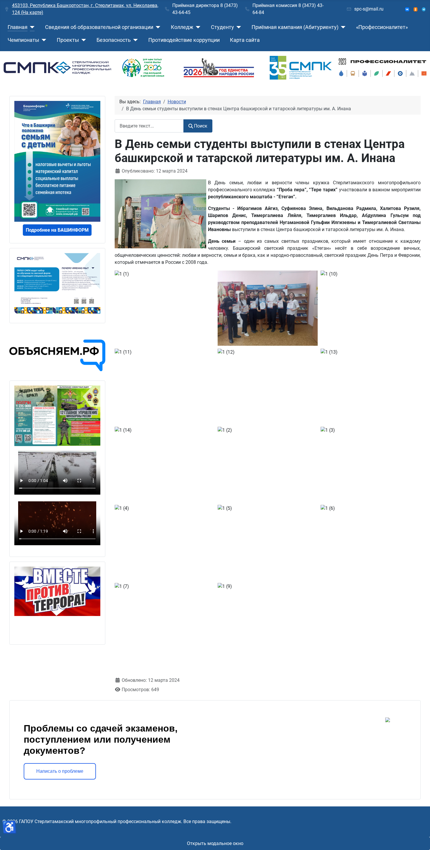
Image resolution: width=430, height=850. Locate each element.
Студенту (222, 27)
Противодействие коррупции (184, 40)
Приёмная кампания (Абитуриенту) (295, 27)
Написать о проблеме (59, 771)
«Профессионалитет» (382, 27)
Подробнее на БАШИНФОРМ (57, 230)
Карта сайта (245, 40)
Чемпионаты (23, 40)
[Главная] (31, 27)
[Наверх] (419, 839)
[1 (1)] (268, 314)
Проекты (68, 40)
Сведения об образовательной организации (99, 27)
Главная (17, 27)
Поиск (200, 126)
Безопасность (114, 40)
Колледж (182, 27)
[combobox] (149, 126)
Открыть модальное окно (215, 843)
